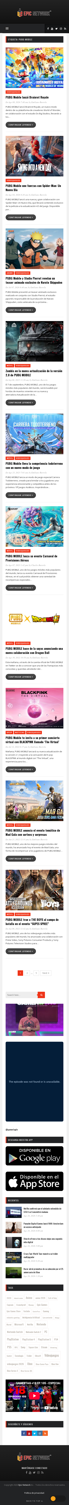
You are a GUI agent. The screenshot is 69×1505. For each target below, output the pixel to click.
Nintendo (41, 1324)
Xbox (29, 1364)
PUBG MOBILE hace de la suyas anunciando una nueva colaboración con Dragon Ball (34, 650)
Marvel (9, 1324)
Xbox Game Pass (42, 1364)
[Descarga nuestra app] (34, 1164)
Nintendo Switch (15, 1332)
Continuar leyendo (20, 125)
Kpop (9, 732)
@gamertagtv (12, 1129)
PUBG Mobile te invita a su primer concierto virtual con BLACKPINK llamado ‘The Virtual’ (33, 740)
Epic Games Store (14, 1311)
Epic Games (42, 1304)
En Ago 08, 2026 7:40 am (17, 102)
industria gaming (13, 1317)
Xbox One (55, 1364)
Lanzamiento (47, 1317)
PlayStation (13, 1339)
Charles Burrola (38, 565)
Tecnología (19, 1355)
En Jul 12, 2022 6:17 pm (16, 746)
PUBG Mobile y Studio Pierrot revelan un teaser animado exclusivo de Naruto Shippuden (34, 280)
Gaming (46, 1311)
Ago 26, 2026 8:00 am (33, 1230)
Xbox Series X (12, 1370)
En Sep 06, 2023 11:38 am (17, 380)
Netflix (30, 1324)
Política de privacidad (34, 1493)
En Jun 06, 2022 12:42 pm (17, 928)
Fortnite (27, 1311)
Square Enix (33, 1347)
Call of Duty (52, 1298)
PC (45, 1332)
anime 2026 (40, 1298)
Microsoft (19, 1324)
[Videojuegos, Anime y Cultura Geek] (34, 17)
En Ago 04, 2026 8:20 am (17, 194)
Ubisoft (38, 1355)
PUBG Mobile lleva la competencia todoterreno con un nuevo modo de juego (34, 465)
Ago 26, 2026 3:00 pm (33, 1245)
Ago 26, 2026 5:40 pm (33, 1215)
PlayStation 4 (28, 1339)
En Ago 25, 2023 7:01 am (17, 472)
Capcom (10, 1304)
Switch (9, 1355)
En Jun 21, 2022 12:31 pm (17, 839)
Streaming (53, 1347)
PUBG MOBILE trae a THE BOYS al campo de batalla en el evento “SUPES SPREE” (32, 921)
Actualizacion (18, 1298)
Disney (31, 1304)
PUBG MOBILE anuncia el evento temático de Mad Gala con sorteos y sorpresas (33, 832)
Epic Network (24, 1485)
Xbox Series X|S (26, 1371)
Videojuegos (13, 92)
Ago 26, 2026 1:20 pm (33, 1276)
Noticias (19, 732)
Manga (57, 1317)
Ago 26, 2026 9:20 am (33, 1260)
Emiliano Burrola (39, 102)
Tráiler (29, 1355)
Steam (44, 1347)
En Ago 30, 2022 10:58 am (17, 657)
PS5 (9, 1347)
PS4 (56, 1339)
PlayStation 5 (44, 1339)
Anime (10, 273)
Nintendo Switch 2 (33, 1332)
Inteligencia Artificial (31, 1317)
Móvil (10, 365)
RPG (16, 1347)
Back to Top (33, 1501)
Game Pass (36, 1311)
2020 (9, 1298)
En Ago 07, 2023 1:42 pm (17, 565)
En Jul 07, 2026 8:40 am (16, 287)
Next (45, 972)
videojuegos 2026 (15, 1364)
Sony (23, 1347)
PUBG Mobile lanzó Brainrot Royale (27, 97)
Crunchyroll (21, 1304)
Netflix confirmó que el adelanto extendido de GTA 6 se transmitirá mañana (42, 1210)
